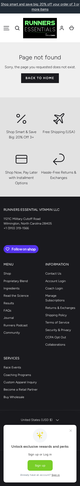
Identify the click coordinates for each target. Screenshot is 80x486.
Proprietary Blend (16, 281)
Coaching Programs (17, 375)
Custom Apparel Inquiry (20, 382)
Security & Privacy (58, 330)
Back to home (40, 78)
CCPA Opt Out (55, 337)
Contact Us (53, 273)
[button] (17, 28)
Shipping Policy (56, 315)
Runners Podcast (16, 325)
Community (12, 333)
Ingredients (12, 288)
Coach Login (54, 288)
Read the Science (16, 296)
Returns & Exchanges (60, 308)
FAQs (7, 310)
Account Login (55, 281)
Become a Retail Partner (21, 389)
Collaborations (55, 345)
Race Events (12, 367)
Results (9, 303)
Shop (7, 273)
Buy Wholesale (14, 397)
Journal (9, 318)
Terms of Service (57, 322)
